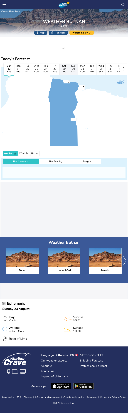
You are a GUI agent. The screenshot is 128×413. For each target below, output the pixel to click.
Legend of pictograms (55, 376)
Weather (4, 11)
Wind (22, 153)
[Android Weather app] (83, 386)
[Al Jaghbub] (70, 119)
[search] (123, 4)
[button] (78, 89)
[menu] (4, 4)
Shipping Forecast (91, 360)
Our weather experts (54, 360)
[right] (123, 69)
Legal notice (8, 397)
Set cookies (92, 397)
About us (46, 366)
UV (32, 153)
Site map (28, 397)
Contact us (47, 371)
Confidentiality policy (73, 397)
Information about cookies (48, 397)
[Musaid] (78, 88)
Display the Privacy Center (113, 397)
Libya (11, 11)
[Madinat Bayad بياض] (63, 82)
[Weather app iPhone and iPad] (61, 386)
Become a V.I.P (83, 32)
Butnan (17, 11)
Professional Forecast (93, 366)
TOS (19, 397)
